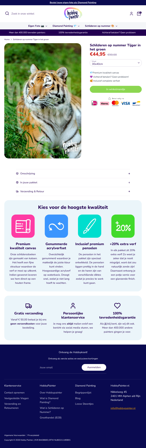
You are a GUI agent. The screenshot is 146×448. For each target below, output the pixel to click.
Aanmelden (94, 367)
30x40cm (97, 64)
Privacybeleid (33, 435)
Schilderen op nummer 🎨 (100, 26)
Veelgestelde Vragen (16, 398)
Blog (78, 398)
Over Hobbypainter (51, 392)
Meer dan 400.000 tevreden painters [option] (27, 32)
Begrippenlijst (83, 392)
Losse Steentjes (84, 404)
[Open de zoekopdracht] (7, 13)
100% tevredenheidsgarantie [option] (73, 32)
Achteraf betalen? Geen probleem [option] (119, 32)
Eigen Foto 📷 (36, 26)
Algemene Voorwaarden (14, 435)
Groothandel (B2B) (51, 417)
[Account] (131, 13)
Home (7, 39)
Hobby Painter (26, 440)
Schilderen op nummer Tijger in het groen (31, 39)
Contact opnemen (14, 392)
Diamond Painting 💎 (65, 26)
